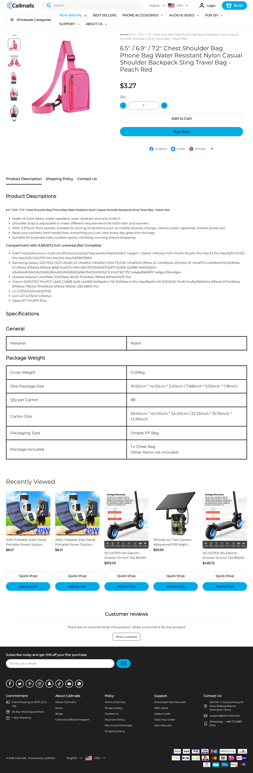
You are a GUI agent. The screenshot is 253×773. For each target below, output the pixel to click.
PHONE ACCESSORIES (140, 15)
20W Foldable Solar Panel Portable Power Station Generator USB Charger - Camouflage (26, 542)
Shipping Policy (115, 731)
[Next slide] (14, 120)
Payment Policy (115, 719)
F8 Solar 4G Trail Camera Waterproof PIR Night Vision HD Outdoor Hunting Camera (175, 542)
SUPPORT (67, 24)
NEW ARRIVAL (70, 15)
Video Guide (162, 713)
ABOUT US (94, 24)
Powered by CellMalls (41, 758)
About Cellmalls (65, 702)
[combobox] (92, 5)
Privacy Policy (113, 708)
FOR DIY (211, 15)
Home (124, 34)
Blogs (59, 713)
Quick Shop (28, 576)
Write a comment (126, 636)
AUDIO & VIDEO (181, 15)
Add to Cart (181, 118)
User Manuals (163, 725)
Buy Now (181, 132)
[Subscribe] (123, 663)
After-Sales (161, 708)
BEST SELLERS (104, 15)
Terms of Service (115, 702)
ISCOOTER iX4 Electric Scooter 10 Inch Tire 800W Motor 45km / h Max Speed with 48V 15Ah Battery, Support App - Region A (224, 555)
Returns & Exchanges (118, 725)
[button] (157, 5)
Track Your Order (164, 719)
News (58, 708)
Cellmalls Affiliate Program (72, 719)
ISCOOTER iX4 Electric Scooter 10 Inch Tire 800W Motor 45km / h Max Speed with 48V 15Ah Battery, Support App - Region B (125, 555)
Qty (123, 97)
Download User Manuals (170, 702)
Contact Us (112, 713)
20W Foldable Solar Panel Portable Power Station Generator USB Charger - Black (75, 542)
